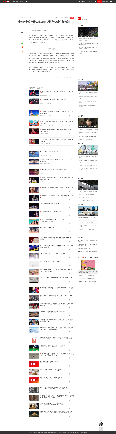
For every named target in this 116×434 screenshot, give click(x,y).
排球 (47, 35)
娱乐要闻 (80, 116)
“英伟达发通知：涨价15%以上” (85, 197)
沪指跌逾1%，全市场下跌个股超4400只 (51, 378)
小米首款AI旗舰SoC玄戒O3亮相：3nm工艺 (88, 191)
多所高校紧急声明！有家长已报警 (50, 262)
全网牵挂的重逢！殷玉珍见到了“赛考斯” (51, 404)
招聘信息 (57, 432)
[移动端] (79, 1)
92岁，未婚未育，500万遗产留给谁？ (87, 278)
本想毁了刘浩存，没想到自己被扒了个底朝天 (88, 129)
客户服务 (61, 432)
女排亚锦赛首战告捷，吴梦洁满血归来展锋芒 (55, 169)
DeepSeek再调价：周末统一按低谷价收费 (87, 200)
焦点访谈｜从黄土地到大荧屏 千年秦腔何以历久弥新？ (56, 412)
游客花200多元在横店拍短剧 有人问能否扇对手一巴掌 (56, 296)
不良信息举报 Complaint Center (73, 432)
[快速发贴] (22, 32)
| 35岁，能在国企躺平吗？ (84, 248)
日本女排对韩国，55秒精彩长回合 (52, 212)
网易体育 (23, 17)
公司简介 (49, 432)
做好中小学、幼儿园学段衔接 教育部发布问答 (53, 388)
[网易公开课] (83, 1)
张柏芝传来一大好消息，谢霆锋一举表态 (87, 136)
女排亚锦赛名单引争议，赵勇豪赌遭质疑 (54, 99)
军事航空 (96, 257)
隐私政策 (65, 432)
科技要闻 (80, 178)
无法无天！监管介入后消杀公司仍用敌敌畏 (52, 254)
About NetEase (44, 432)
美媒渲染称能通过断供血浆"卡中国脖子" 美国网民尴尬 (56, 338)
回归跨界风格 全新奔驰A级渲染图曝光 (87, 229)
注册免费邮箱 (104, 1)
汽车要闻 (80, 204)
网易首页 (13, 1)
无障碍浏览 (21, 1)
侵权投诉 (85, 432)
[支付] (92, 1)
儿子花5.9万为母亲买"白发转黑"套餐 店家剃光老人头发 (56, 278)
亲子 (86, 257)
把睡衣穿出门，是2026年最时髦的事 (86, 275)
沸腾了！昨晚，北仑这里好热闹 (49, 151)
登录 (99, 1)
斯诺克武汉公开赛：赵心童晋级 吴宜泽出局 (52, 346)
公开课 (90, 257)
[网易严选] (87, 1)
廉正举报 (81, 432)
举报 (73, 24)
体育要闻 (80, 25)
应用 (17, 1)
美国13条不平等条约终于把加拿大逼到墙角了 (53, 312)
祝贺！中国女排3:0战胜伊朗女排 (49, 204)
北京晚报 (32, 24)
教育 (79, 257)
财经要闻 (80, 143)
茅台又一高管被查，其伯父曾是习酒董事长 (88, 165)
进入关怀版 (27, 1)
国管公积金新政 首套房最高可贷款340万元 (52, 370)
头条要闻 (80, 79)
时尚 (83, 257)
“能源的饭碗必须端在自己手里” (49, 362)
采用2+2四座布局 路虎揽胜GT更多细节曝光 (88, 222)
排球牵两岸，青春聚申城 (47, 227)
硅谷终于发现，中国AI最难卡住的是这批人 (88, 194)
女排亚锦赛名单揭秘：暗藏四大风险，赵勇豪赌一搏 (57, 188)
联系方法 (53, 432)
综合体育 (27, 17)
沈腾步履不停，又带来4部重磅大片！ (86, 139)
